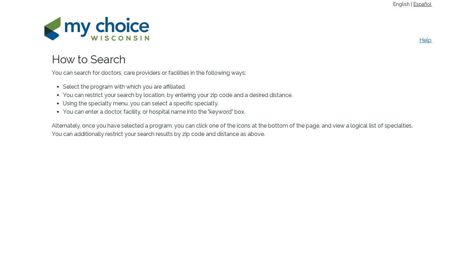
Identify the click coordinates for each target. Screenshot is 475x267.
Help (425, 40)
